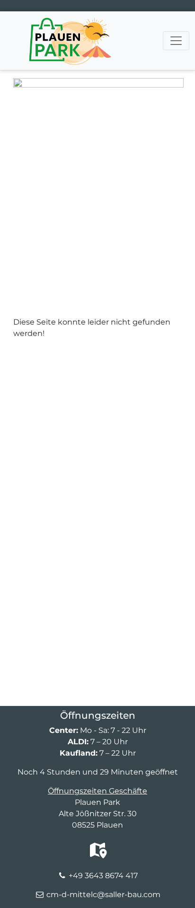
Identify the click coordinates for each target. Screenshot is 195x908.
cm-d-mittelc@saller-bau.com (103, 894)
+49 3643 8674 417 (103, 875)
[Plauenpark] (70, 23)
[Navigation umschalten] (176, 40)
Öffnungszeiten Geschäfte (97, 790)
